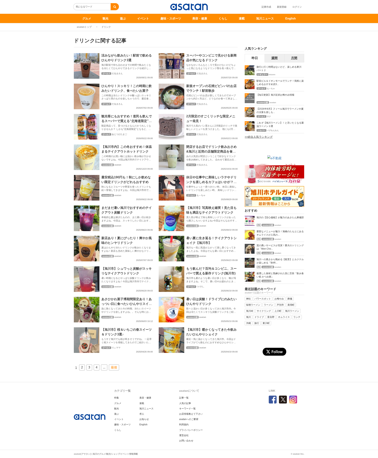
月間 (294, 58)
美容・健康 (199, 18)
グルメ (86, 18)
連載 (242, 18)
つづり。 (201, 286)
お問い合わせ (186, 440)
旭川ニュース (265, 18)
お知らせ (144, 419)
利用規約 (184, 424)
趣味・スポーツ (170, 18)
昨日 (255, 58)
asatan (117, 165)
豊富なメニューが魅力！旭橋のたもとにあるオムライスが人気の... (280, 233)
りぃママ (116, 347)
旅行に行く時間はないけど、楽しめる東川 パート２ (280, 69)
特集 (116, 397)
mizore (272, 74)
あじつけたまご (119, 134)
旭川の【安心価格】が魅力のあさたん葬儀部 (280, 217)
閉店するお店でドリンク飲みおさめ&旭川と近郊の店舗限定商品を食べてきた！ (211, 151)
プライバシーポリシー (191, 430)
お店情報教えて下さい (191, 414)
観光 (105, 18)
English (290, 18)
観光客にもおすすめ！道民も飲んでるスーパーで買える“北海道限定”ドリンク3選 (126, 121)
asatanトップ (84, 27)
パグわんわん (273, 130)
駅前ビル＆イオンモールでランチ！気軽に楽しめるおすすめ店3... (280, 83)
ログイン (297, 7)
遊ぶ (123, 18)
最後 (114, 367)
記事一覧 (184, 397)
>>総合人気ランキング (259, 136)
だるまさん (117, 73)
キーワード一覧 (187, 408)
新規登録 (281, 7)
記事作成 (266, 7)
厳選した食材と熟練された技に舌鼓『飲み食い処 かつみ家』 (280, 275)
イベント (143, 18)
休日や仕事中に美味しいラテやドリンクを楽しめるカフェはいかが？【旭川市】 (211, 182)
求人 (141, 414)
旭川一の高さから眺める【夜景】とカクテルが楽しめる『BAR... (280, 261)
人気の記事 (185, 403)
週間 (274, 58)
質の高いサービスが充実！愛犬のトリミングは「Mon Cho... (280, 247)
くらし (223, 18)
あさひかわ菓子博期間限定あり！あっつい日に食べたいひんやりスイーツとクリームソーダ (126, 303)
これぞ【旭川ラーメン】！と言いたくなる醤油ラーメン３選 (280, 124)
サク (269, 116)
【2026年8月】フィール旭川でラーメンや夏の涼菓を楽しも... (280, 110)
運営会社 (184, 435)
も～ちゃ (201, 195)
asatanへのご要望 (188, 419)
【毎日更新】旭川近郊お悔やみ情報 (275, 94)
